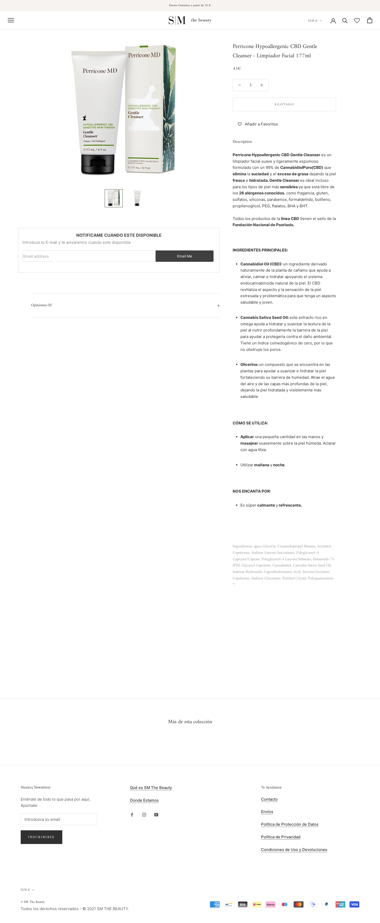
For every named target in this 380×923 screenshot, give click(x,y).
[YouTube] (156, 814)
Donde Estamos (144, 800)
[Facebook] (132, 814)
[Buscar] (345, 20)
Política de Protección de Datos (289, 824)
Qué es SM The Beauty (151, 787)
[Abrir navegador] (11, 20)
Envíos (267, 811)
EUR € (313, 20)
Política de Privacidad (280, 836)
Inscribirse (41, 837)
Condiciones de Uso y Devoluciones (294, 849)
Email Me (184, 256)
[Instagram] (144, 814)
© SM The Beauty (33, 902)
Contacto (269, 799)
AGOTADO (284, 104)
